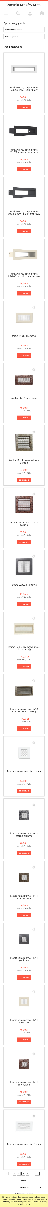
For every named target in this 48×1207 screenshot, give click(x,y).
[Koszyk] (42, 13)
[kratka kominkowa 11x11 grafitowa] (24, 940)
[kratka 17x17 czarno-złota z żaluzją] (24, 442)
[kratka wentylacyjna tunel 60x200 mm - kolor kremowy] (24, 255)
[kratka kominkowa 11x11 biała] (24, 753)
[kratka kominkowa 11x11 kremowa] (24, 1002)
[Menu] (6, 13)
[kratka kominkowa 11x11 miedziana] (24, 1064)
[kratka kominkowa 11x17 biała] (24, 1126)
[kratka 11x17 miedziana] (24, 380)
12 (37, 1173)
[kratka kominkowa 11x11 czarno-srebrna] (24, 815)
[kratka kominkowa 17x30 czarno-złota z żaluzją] (24, 691)
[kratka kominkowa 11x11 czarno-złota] (24, 877)
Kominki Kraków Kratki (24, 4)
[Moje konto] (30, 13)
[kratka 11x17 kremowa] (24, 318)
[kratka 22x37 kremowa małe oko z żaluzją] (24, 628)
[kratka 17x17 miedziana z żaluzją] (24, 504)
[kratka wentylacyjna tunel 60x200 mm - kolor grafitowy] (24, 193)
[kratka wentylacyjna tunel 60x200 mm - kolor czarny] (24, 131)
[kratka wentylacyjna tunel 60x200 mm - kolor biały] (24, 69)
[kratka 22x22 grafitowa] (24, 566)
